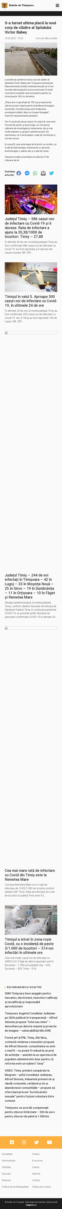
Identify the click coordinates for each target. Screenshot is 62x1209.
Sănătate (6, 1167)
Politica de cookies (41, 1187)
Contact (36, 1180)
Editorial (36, 1173)
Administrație (8, 1160)
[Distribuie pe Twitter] (51, 173)
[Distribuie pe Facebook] (18, 173)
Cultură (35, 1167)
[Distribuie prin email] (43, 173)
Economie (37, 1160)
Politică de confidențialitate (15, 1187)
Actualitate (7, 1154)
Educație (6, 1173)
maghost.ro (31, 1205)
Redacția (6, 1180)
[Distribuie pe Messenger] (27, 173)
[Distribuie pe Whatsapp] (35, 173)
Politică (36, 1154)
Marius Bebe (51, 38)
